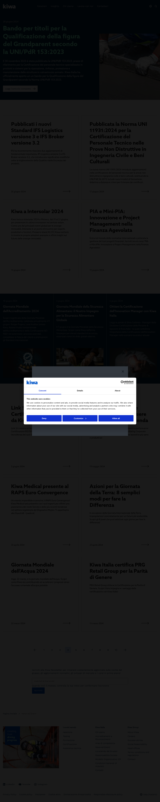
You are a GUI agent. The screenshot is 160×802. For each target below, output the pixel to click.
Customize (78, 418)
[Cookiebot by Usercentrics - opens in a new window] (123, 382)
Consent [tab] (42, 391)
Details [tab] (80, 391)
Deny (44, 418)
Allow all (116, 418)
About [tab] (117, 391)
